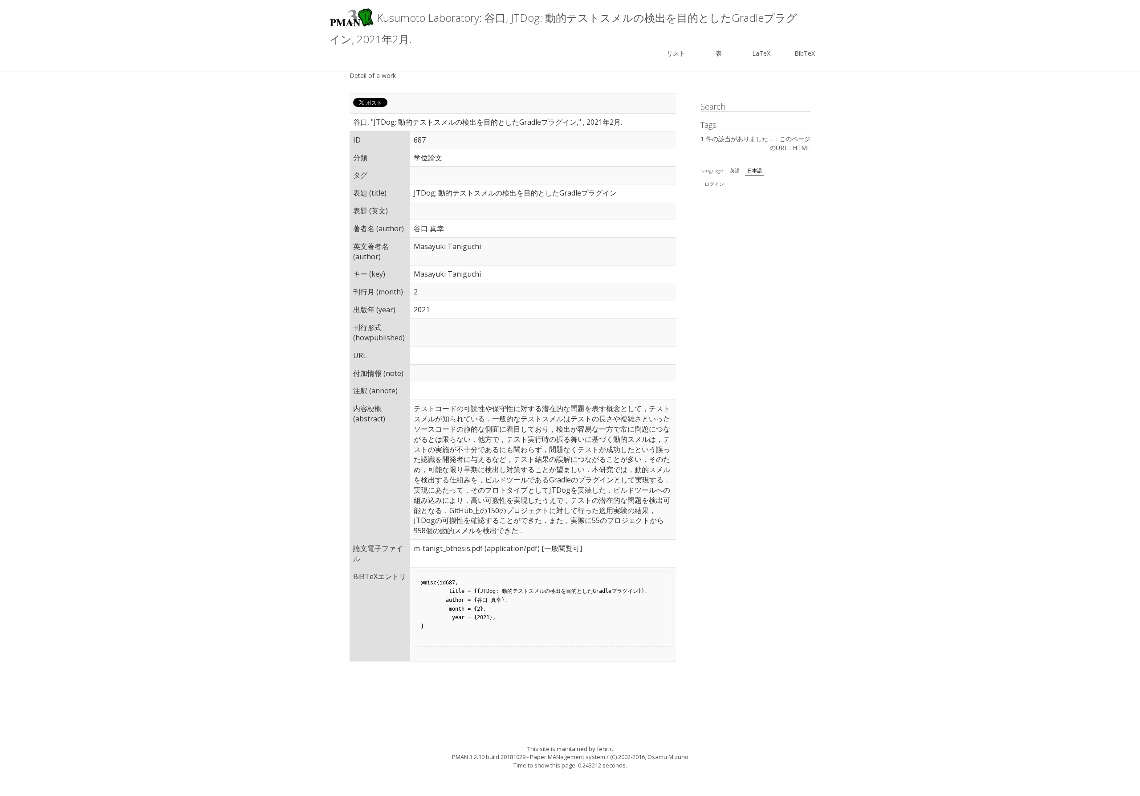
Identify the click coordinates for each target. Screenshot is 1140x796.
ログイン (714, 183)
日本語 (754, 170)
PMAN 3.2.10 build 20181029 (488, 757)
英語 (735, 170)
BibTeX (804, 53)
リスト (676, 53)
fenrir (604, 749)
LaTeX (761, 53)
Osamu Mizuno (667, 757)
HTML (801, 147)
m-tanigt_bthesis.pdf (448, 548)
